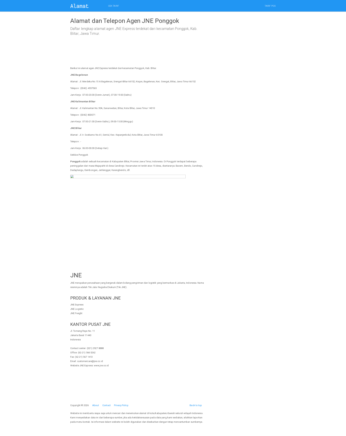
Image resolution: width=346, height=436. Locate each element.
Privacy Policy (121, 405)
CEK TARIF (113, 6)
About (95, 405)
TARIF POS (270, 6)
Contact (106, 405)
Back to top (196, 405)
